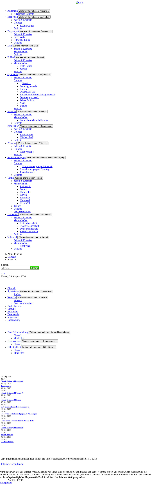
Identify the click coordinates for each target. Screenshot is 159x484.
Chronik (11, 288)
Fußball (11, 57)
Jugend (23, 68)
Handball (11, 111)
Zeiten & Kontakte (23, 20)
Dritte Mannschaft (29, 228)
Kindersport (13, 126)
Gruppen (18, 22)
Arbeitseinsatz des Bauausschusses (15, 407)
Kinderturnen (26, 134)
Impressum (12, 317)
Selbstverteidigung (16, 157)
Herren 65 (25, 200)
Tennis (10, 177)
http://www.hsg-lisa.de (12, 464)
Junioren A (25, 186)
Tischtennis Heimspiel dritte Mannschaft (17, 421)
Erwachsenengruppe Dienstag (34, 169)
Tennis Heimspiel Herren (11, 400)
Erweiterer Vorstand (23, 303)
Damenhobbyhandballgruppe (34, 120)
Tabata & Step (27, 100)
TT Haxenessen (7, 442)
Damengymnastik (28, 86)
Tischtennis (12, 214)
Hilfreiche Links (22, 40)
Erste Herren (26, 66)
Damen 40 (25, 192)
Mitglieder (19, 338)
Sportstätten (13, 291)
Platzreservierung (22, 211)
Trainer (17, 206)
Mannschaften (20, 51)
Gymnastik (12, 74)
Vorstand (18, 300)
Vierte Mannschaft (29, 231)
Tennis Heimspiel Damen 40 (12, 381)
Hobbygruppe (27, 25)
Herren (23, 194)
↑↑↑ (3, 273)
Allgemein (12, 10)
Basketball (12, 16)
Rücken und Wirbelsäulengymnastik (37, 94)
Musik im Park (7, 435)
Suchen (5, 264)
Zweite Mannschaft (29, 226)
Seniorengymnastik (29, 97)
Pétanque (11, 143)
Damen (23, 189)
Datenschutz (13, 320)
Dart (9, 45)
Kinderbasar (6, 386)
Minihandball (26, 137)
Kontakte (11, 297)
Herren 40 (25, 197)
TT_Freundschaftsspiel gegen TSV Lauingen (19, 414)
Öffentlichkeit (14, 347)
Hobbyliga (25, 246)
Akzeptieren (6, 482)
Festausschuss (14, 341)
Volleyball (12, 237)
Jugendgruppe (27, 172)
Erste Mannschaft (28, 223)
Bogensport (13, 31)
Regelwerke (19, 37)
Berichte (18, 28)
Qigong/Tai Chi (27, 91)
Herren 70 (25, 203)
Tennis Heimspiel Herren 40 (12, 428)
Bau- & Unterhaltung (17, 332)
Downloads (13, 314)
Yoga (22, 103)
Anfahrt (17, 294)
